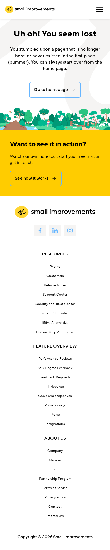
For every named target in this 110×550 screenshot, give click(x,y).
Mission (55, 460)
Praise (55, 414)
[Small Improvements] (30, 9)
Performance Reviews (55, 358)
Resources (55, 254)
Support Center (55, 294)
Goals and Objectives (55, 396)
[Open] (99, 9)
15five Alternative (55, 322)
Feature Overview (55, 346)
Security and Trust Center (55, 303)
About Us (55, 438)
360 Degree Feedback (55, 368)
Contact (55, 506)
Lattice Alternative (55, 313)
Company (55, 450)
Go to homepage (51, 90)
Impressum (55, 516)
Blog (55, 469)
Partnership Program (55, 478)
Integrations (55, 423)
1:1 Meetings (55, 386)
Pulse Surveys (55, 405)
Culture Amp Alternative (55, 332)
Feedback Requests (55, 377)
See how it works (32, 178)
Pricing (55, 266)
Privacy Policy (55, 497)
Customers (55, 276)
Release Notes (55, 285)
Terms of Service (55, 488)
